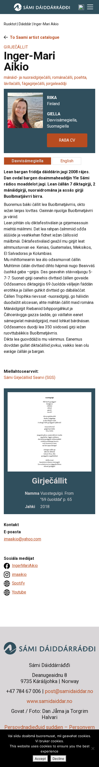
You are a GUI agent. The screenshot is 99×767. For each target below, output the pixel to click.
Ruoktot (10, 24)
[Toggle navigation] (90, 7)
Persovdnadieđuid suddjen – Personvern (49, 727)
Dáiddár (25, 24)
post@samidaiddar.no (69, 691)
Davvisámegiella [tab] (27, 160)
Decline (58, 759)
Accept (40, 759)
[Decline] (92, 748)
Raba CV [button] (67, 140)
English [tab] (66, 160)
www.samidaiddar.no (49, 701)
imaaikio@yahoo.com (22, 539)
